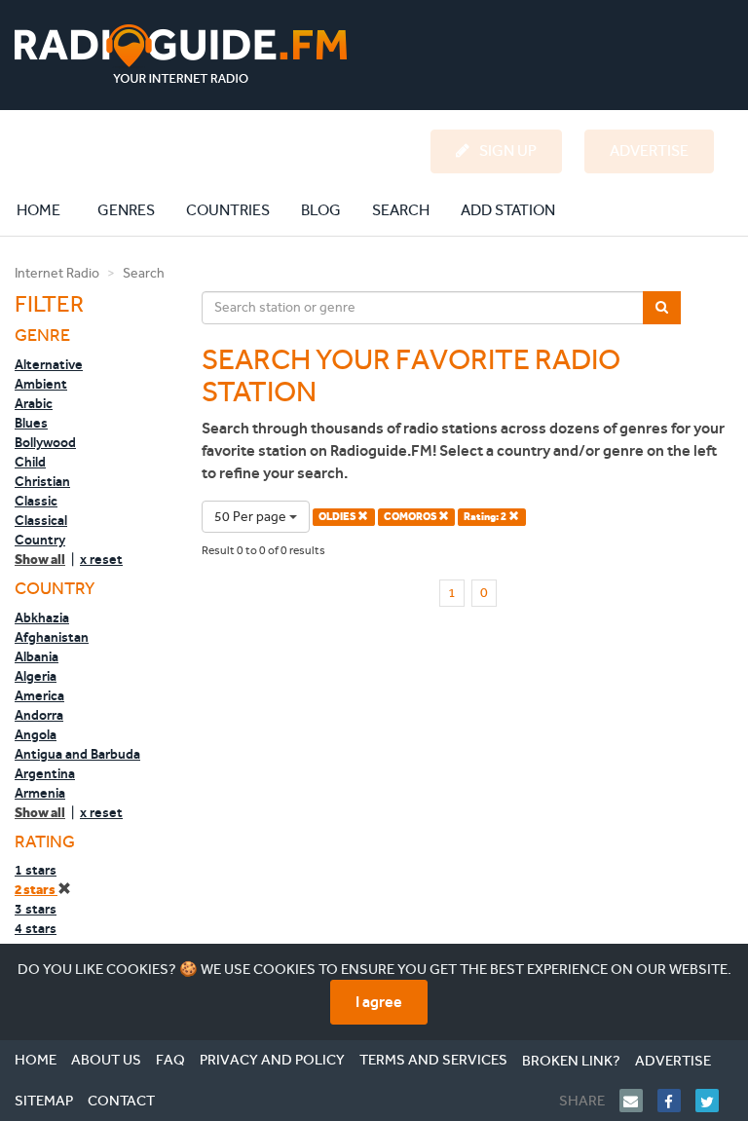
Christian (42, 481)
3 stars (35, 908)
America (39, 695)
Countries (228, 210)
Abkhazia (42, 617)
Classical (41, 520)
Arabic (34, 403)
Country (40, 539)
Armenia (40, 793)
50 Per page (251, 516)
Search (401, 210)
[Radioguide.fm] (181, 54)
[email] (638, 1100)
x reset (101, 559)
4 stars (35, 928)
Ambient (41, 384)
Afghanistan (52, 637)
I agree (378, 1001)
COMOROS (411, 516)
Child (30, 461)
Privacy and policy (272, 1059)
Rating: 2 (486, 516)
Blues (31, 422)
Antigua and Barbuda (77, 754)
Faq (170, 1059)
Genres (126, 210)
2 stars (36, 889)
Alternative (49, 364)
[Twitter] (714, 1100)
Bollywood (45, 442)
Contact (121, 1100)
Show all (40, 559)
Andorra (39, 715)
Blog (321, 210)
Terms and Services (433, 1059)
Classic (36, 500)
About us (106, 1059)
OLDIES (337, 516)
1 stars (35, 870)
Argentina (45, 773)
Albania (36, 656)
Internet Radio (57, 273)
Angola (35, 734)
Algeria (35, 676)
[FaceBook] (676, 1100)
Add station (508, 210)
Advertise (673, 1060)
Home (49, 209)
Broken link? (571, 1060)
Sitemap (44, 1100)
